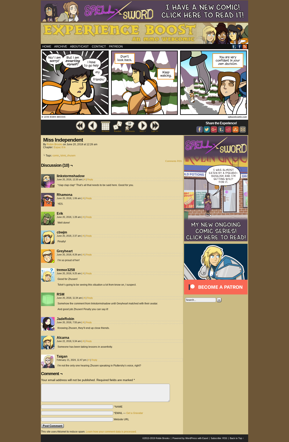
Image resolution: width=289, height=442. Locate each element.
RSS (245, 46)
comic (55, 155)
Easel (205, 438)
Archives (105, 131)
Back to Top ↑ (237, 438)
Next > (143, 131)
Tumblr (234, 46)
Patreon (116, 46)
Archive (60, 46)
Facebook (239, 46)
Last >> (154, 131)
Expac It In (60, 147)
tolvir (63, 155)
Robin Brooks (54, 144)
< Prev (93, 131)
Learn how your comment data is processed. (111, 431)
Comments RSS (173, 161)
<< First (80, 131)
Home (46, 46)
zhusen (71, 155)
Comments (129, 127)
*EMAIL (128, 413)
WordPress (191, 438)
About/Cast (79, 46)
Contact (99, 46)
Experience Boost (145, 34)
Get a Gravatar (134, 413)
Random (117, 131)
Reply (90, 179)
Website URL (121, 419)
